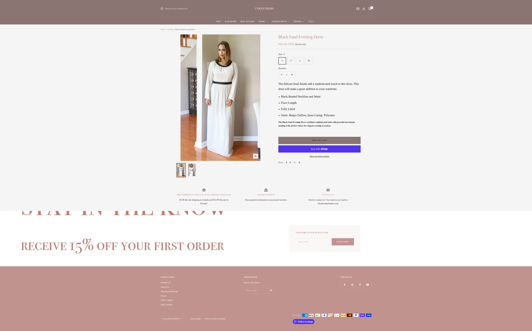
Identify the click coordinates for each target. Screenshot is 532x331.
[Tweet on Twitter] (294, 162)
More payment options (319, 156)
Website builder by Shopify (215, 319)
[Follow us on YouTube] (367, 285)
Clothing (170, 29)
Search (164, 296)
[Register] (271, 290)
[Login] (364, 9)
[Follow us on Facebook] (344, 285)
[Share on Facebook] (286, 162)
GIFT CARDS (167, 300)
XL (309, 60)
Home (163, 29)
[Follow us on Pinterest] (360, 285)
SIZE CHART (166, 305)
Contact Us (165, 282)
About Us (165, 287)
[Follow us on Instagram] (352, 285)
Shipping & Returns (169, 291)
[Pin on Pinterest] (290, 162)
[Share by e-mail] (299, 162)
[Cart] (369, 8)
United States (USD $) (171, 319)
